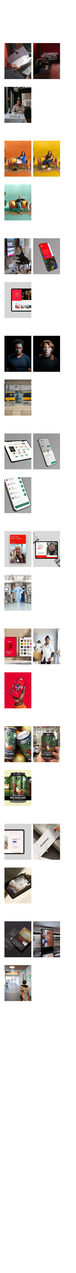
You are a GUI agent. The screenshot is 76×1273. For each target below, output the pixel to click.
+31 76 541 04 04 (9, 1052)
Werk (48, 4)
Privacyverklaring (10, 1232)
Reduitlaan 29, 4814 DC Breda (13, 1057)
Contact (67, 4)
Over (57, 4)
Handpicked (18, 1211)
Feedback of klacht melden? (25, 1234)
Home (39, 4)
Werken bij (7, 1073)
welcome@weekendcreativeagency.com (17, 1054)
